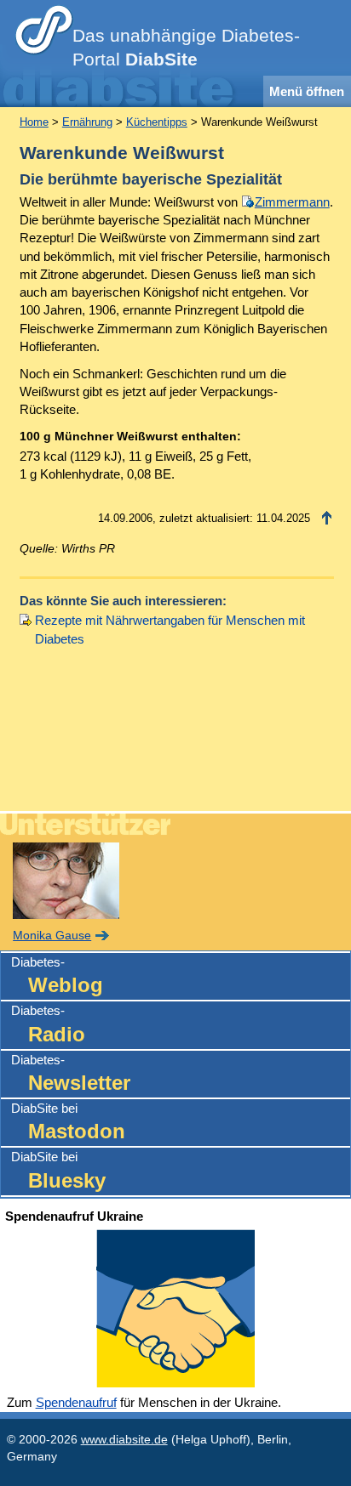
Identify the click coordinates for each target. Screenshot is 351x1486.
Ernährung (87, 122)
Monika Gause (52, 935)
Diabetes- (57, 975)
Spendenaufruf (76, 1402)
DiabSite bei (68, 1122)
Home (34, 122)
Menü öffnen (306, 91)
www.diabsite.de (124, 1439)
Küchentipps (156, 122)
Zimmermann (292, 202)
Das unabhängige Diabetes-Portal (186, 48)
